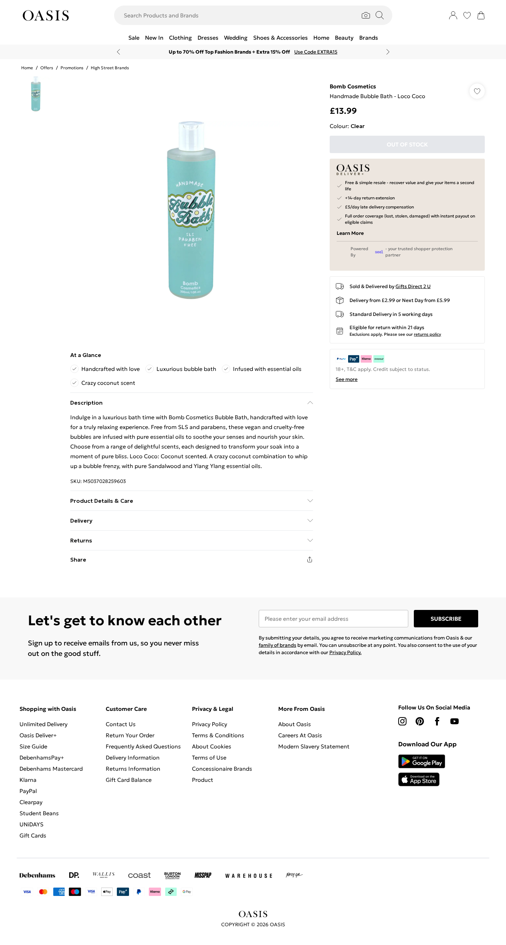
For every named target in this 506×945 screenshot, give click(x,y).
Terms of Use (209, 757)
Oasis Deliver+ (38, 735)
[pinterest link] (420, 721)
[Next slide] (388, 51)
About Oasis (294, 724)
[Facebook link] (437, 721)
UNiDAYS (31, 824)
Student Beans (39, 813)
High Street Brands (110, 67)
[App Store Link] (421, 770)
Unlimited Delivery (43, 724)
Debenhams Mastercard (51, 768)
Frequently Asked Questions (143, 746)
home (27, 67)
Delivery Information (133, 757)
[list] (191, 210)
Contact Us (121, 724)
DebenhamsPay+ (41, 757)
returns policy (427, 334)
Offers (46, 67)
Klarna (28, 779)
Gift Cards (32, 835)
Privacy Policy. (345, 652)
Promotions (72, 67)
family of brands (277, 645)
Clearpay (30, 802)
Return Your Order (130, 735)
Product (202, 779)
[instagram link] (402, 721)
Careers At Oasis (300, 735)
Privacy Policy (209, 724)
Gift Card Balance (129, 779)
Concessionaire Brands (222, 768)
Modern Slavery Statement (314, 746)
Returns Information (133, 768)
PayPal (28, 790)
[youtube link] (454, 721)
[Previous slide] (118, 51)
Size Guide (33, 746)
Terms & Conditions (218, 735)
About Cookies (211, 746)
